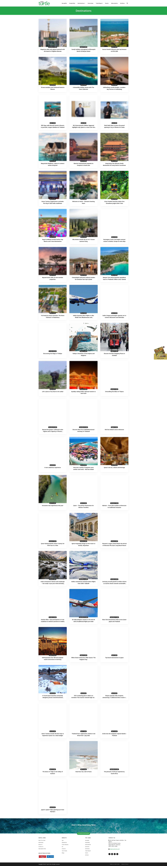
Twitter (112, 854)
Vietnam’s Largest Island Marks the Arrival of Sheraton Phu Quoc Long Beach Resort (114, 544)
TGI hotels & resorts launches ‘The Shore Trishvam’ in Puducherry (52, 316)
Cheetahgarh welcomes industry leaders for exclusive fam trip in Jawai (83, 278)
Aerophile (64, 3)
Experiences (64, 842)
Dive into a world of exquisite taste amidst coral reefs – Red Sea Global (83, 468)
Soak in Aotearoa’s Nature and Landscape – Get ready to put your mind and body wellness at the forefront (53, 582)
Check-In (64, 848)
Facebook (109, 854)
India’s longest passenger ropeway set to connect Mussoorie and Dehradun (114, 316)
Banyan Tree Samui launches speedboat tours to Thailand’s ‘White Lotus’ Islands (114, 278)
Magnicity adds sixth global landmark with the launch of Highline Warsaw (52, 50)
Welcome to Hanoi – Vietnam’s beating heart (83, 202)
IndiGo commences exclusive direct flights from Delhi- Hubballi (83, 582)
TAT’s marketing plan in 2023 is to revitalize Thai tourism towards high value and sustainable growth (83, 696)
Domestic (87, 846)
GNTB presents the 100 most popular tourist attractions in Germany (52, 658)
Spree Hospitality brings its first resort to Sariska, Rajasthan (83, 544)
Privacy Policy (125, 864)
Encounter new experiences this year (52, 505)
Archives (122, 3)
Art (62, 846)
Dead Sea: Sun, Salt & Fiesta (83, 771)
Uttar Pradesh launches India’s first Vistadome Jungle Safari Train (114, 202)
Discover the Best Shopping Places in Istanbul (114, 354)
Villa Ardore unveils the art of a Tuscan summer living (83, 240)
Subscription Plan (42, 848)
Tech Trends (64, 850)
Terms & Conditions (115, 864)
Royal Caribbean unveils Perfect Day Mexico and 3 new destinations (52, 240)
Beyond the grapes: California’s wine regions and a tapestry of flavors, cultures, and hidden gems (52, 430)
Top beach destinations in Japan (114, 657)
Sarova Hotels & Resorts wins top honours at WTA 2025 (114, 50)
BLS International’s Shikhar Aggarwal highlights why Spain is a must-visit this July (83, 126)
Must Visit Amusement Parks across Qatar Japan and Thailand (114, 620)
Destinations (81, 3)
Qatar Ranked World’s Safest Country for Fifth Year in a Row (52, 544)
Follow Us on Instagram (83, 833)
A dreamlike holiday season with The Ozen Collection (83, 88)
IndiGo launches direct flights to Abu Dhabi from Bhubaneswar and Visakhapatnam (83, 316)
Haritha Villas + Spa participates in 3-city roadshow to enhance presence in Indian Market (52, 620)
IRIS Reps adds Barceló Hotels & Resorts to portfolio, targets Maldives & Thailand (52, 126)
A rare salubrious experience (52, 467)
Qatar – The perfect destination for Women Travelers (83, 506)
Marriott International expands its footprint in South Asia (83, 164)
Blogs (63, 852)
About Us (40, 844)
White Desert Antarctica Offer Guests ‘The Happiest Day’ (83, 658)
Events (107, 3)
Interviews (90, 3)
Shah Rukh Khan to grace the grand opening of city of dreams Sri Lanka (114, 126)
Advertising (40, 842)
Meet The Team (41, 840)
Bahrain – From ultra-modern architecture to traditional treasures (114, 506)
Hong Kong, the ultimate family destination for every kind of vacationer (114, 164)
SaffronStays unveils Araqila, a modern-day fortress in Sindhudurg (114, 88)
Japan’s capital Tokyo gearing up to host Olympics (52, 810)
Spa (62, 840)
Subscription (114, 3)
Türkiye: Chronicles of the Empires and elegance (83, 354)
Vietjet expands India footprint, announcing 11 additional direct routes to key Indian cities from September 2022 (114, 696)
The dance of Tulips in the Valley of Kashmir (52, 772)
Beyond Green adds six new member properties (52, 278)
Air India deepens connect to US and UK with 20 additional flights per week (83, 620)
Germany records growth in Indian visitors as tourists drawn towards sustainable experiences (114, 582)
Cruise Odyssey (65, 844)
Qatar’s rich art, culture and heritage (114, 467)
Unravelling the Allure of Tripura (114, 391)
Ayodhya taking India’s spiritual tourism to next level (83, 392)
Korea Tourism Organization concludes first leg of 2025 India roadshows (53, 202)
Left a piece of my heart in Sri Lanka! (52, 391)
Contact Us (40, 846)
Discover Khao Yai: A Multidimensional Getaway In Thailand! (83, 430)
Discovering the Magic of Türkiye (52, 353)
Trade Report (99, 3)
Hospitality (72, 3)
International (88, 844)
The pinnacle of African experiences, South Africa (114, 772)
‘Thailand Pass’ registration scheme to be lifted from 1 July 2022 (83, 734)
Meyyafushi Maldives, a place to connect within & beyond (52, 164)
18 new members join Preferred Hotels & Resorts (52, 88)
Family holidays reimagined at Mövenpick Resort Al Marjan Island (83, 50)
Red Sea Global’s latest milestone (114, 429)
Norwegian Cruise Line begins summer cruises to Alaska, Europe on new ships (114, 240)
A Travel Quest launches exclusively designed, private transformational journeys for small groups (52, 696)
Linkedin (117, 854)
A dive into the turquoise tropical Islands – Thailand (114, 734)
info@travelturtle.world (114, 849)
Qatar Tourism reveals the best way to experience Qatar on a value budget (53, 734)
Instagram (115, 854)
